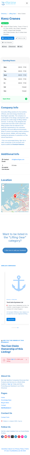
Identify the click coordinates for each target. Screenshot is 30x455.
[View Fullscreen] (3, 191)
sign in (13, 359)
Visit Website (8, 42)
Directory (5, 299)
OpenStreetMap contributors (23, 211)
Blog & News (5, 402)
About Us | (11, 449)
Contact (3, 405)
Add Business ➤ (6, 408)
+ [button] (3, 185)
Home (3, 397)
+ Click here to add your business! (15, 250)
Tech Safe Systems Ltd (11, 302)
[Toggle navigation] (27, 3)
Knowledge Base (6, 400)
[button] (13, 327)
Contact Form (5, 417)
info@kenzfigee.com (18, 159)
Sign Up (9, 384)
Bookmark (13, 46)
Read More (7, 319)
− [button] (3, 187)
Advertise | (4, 449)
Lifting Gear (10, 299)
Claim (20, 46)
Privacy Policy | (20, 449)
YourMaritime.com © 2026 (18, 451)
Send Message (8, 38)
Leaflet (16, 211)
